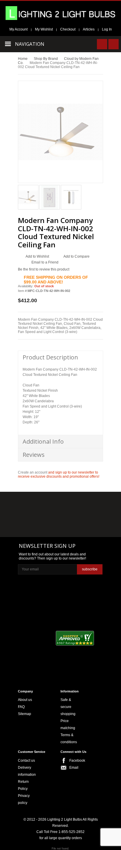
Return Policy (23, 785)
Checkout (67, 29)
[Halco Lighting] (60, 503)
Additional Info (43, 441)
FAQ (21, 707)
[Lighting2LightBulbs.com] (60, 13)
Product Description (50, 357)
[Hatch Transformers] (31, 503)
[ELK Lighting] (86, 503)
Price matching (67, 724)
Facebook (75, 760)
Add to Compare (76, 256)
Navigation (29, 44)
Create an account (32, 472)
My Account (18, 29)
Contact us (26, 760)
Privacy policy (24, 799)
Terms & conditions (68, 738)
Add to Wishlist (37, 256)
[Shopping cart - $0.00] (113, 44)
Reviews (34, 455)
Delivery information (27, 771)
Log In (107, 29)
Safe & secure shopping (67, 707)
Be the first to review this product (43, 269)
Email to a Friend (44, 262)
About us (25, 700)
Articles (89, 29)
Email (73, 767)
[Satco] (88, 515)
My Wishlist (44, 29)
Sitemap (24, 714)
